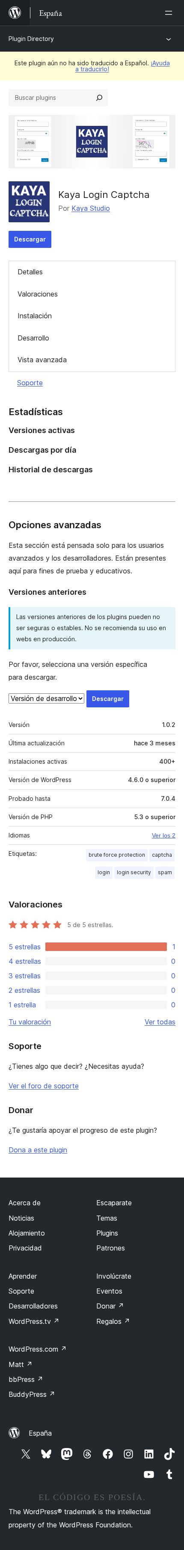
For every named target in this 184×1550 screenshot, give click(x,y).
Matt (21, 1364)
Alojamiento (27, 1233)
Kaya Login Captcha (104, 194)
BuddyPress (32, 1394)
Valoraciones (38, 294)
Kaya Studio (90, 208)
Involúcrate (113, 1276)
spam (165, 872)
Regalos (113, 1321)
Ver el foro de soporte (44, 1086)
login (104, 872)
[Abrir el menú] (170, 13)
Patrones (110, 1248)
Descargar (30, 239)
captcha (162, 855)
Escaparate (114, 1202)
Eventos (109, 1291)
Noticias (21, 1218)
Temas (106, 1218)
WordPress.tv (34, 1321)
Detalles (30, 272)
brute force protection (117, 855)
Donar (110, 1306)
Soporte (30, 382)
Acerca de (25, 1202)
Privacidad (25, 1248)
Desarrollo (33, 338)
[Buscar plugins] (99, 97)
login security (134, 872)
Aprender (23, 1276)
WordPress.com (38, 1349)
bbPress (26, 1379)
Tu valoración (30, 1022)
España (40, 1433)
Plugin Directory (31, 38)
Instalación (35, 315)
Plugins (107, 1233)
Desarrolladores (33, 1306)
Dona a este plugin (38, 1150)
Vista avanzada (42, 359)
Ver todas (160, 1022)
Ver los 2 (163, 835)
